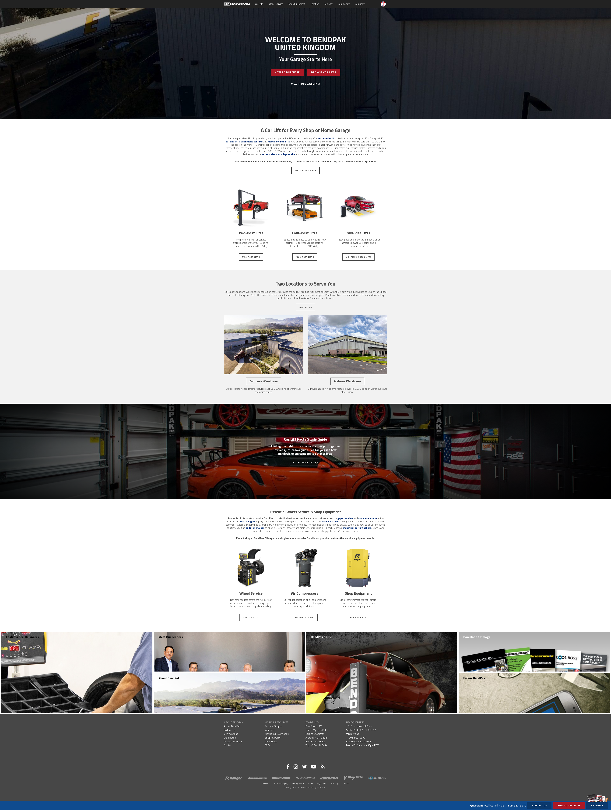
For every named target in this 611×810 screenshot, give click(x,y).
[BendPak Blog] (322, 766)
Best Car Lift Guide (315, 741)
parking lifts (233, 141)
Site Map (334, 783)
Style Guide (322, 783)
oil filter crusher (255, 528)
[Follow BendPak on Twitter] (305, 766)
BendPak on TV (321, 636)
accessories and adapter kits (278, 154)
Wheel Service (276, 4)
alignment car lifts (252, 141)
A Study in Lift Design (305, 462)
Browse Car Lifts (323, 72)
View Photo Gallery (304, 84)
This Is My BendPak (316, 730)
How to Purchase (569, 805)
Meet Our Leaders (170, 636)
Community (344, 4)
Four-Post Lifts (304, 256)
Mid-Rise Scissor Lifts (358, 256)
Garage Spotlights (315, 734)
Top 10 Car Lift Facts (316, 745)
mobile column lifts (279, 141)
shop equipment (367, 518)
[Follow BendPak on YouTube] (314, 766)
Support (328, 4)
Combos (315, 4)
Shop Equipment (296, 4)
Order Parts (271, 741)
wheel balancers (331, 521)
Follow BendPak (474, 678)
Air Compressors (304, 617)
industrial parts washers (357, 528)
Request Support (274, 726)
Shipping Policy (273, 737)
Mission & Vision (233, 741)
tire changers (248, 521)
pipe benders (345, 518)
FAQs (267, 745)
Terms (310, 783)
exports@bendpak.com (358, 741)
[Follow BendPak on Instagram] (295, 766)
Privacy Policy (298, 783)
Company (360, 4)
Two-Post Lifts (251, 256)
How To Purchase (287, 72)
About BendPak (169, 678)
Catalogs (597, 805)
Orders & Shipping (280, 783)
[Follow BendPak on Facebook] (288, 766)
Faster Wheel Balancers (22, 636)
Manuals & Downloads (277, 734)
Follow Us (229, 730)
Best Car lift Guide (305, 170)
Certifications (231, 734)
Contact (228, 745)
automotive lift (326, 138)
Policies (265, 783)
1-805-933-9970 (355, 737)
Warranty (270, 730)
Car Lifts (259, 4)
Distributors (230, 737)
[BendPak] (237, 3)
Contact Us (305, 307)
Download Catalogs (476, 636)
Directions (353, 734)
